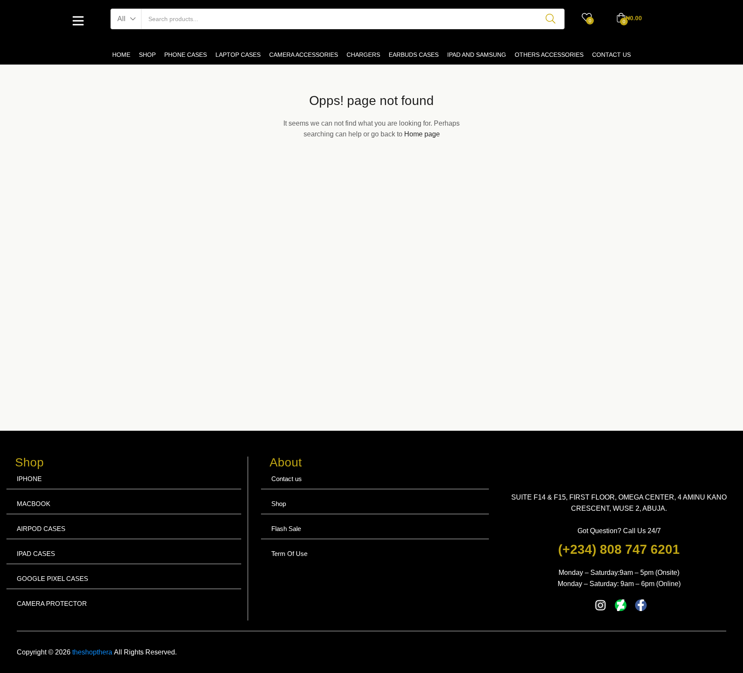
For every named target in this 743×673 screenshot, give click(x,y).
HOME (121, 54)
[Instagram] (600, 605)
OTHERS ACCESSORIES (549, 54)
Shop (278, 503)
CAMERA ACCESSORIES (303, 54)
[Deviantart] (620, 605)
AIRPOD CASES (41, 528)
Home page (422, 134)
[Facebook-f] (641, 605)
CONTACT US (611, 54)
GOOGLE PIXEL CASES (52, 578)
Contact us (286, 478)
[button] (126, 19)
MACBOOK (33, 503)
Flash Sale (286, 528)
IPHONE (29, 478)
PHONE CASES (185, 54)
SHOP (147, 54)
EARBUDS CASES (414, 54)
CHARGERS (363, 54)
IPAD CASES (36, 553)
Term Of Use (289, 553)
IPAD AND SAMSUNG (476, 54)
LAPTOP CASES (238, 54)
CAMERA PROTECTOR (52, 603)
